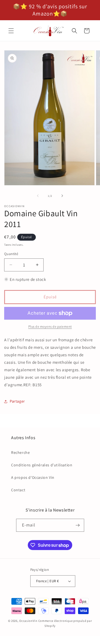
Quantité (11, 253)
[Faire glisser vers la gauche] (38, 196)
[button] (11, 31)
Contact (18, 489)
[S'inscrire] (78, 525)
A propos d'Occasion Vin (32, 477)
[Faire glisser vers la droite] (62, 196)
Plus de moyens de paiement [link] (50, 326)
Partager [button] (17, 401)
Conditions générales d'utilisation (41, 464)
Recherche (20, 452)
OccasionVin (28, 621)
